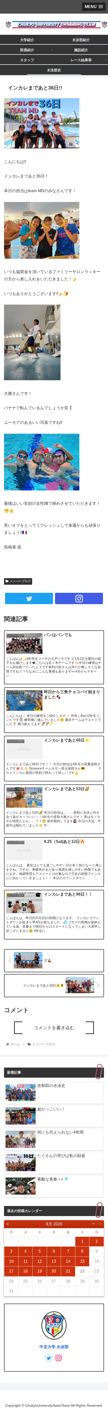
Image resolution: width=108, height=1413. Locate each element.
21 (68, 1271)
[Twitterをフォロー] (29, 598)
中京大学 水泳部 (54, 1347)
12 (39, 1261)
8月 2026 (54, 1224)
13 (53, 1261)
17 (11, 1271)
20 (53, 1271)
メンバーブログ (20, 581)
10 (11, 1261)
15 (82, 1261)
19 (39, 1271)
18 (25, 1271)
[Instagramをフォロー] (79, 598)
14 (68, 1261)
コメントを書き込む (54, 1027)
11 (25, 1261)
